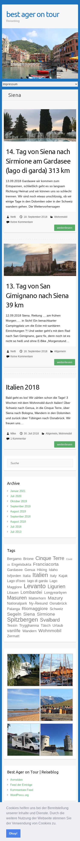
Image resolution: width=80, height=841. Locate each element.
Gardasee (15, 570)
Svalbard (50, 620)
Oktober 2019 (18, 501)
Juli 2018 (15, 526)
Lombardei (31, 592)
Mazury (55, 597)
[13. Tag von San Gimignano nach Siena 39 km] (40, 260)
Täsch (46, 625)
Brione (28, 559)
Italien (40, 575)
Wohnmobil (60, 216)
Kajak (63, 576)
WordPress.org (19, 795)
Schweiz (56, 609)
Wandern (29, 631)
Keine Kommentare (21, 221)
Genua (30, 570)
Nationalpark (17, 603)
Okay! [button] (13, 833)
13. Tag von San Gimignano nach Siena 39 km (37, 295)
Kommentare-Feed (21, 790)
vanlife (13, 630)
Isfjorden (14, 576)
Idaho (53, 570)
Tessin (12, 625)
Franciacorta (46, 564)
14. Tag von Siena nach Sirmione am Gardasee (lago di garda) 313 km (38, 161)
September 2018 (20, 516)
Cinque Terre (49, 558)
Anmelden (16, 779)
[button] (57, 823)
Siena (29, 614)
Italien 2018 (22, 387)
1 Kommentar (18, 438)
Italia (27, 576)
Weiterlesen (64, 227)
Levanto (35, 585)
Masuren (17, 598)
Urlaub (57, 625)
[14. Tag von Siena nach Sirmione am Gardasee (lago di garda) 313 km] (40, 125)
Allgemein (60, 351)
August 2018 (18, 521)
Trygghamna (29, 625)
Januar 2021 (17, 491)
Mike (13, 433)
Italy (53, 576)
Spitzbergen (22, 619)
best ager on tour (32, 14)
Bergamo (14, 559)
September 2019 (20, 506)
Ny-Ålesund (38, 603)
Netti (13, 216)
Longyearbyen (55, 593)
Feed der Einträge (21, 784)
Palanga (13, 609)
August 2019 (18, 511)
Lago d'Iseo (16, 581)
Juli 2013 (15, 531)
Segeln (14, 614)
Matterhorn (37, 598)
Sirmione (46, 614)
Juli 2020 (15, 496)
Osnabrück (58, 603)
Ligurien (56, 586)
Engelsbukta (21, 565)
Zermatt (13, 636)
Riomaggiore (35, 608)
